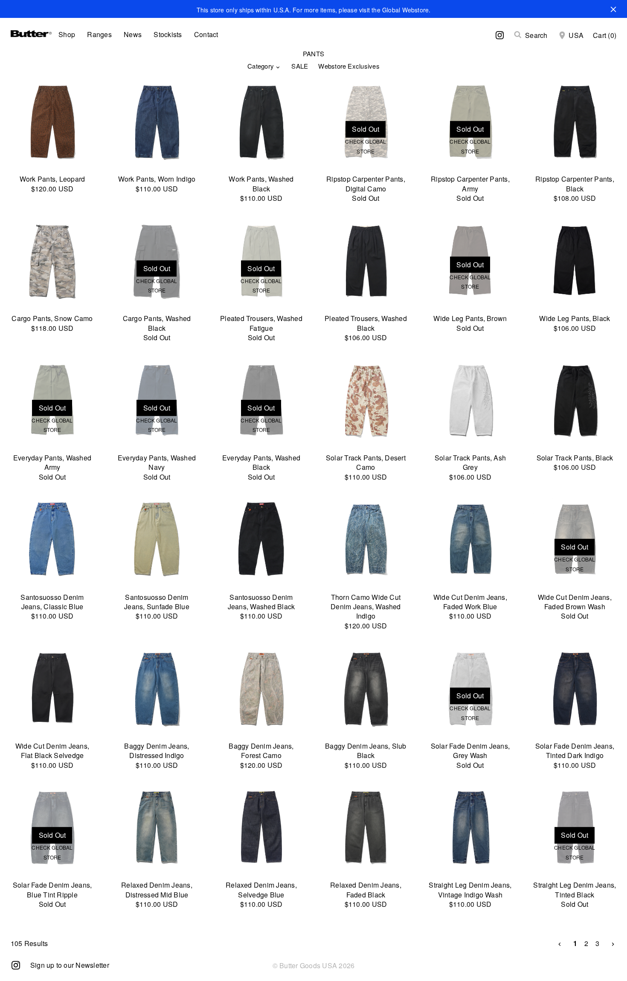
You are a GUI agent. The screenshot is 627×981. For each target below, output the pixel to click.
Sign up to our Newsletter (69, 965)
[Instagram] (16, 964)
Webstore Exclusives (348, 65)
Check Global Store (365, 146)
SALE (299, 65)
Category (260, 65)
